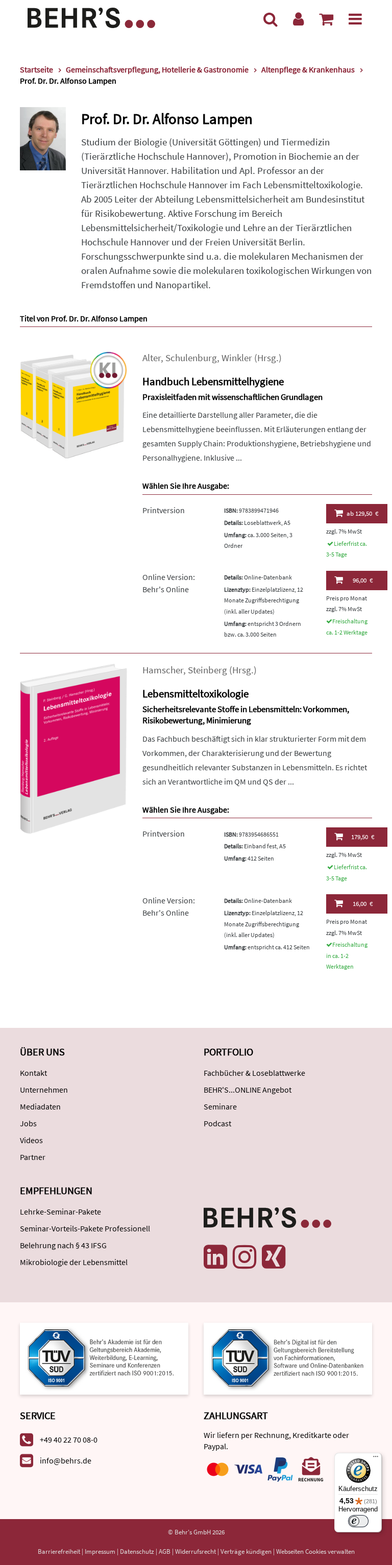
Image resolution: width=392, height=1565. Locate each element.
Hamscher (162, 670)
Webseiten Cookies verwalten (315, 1551)
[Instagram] (244, 1257)
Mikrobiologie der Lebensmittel (74, 1262)
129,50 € (362, 513)
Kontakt (33, 1073)
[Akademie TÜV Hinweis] (288, 1358)
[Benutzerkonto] (298, 19)
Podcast (217, 1123)
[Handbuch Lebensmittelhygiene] (73, 404)
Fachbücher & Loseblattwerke (254, 1073)
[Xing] (273, 1257)
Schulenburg (191, 358)
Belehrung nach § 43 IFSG (63, 1245)
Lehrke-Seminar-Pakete (60, 1211)
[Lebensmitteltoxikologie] (73, 748)
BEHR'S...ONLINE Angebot (247, 1089)
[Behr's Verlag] (91, 16)
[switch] (358, 1521)
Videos (31, 1140)
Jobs (28, 1123)
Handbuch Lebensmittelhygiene (213, 381)
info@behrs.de (65, 1460)
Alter (151, 358)
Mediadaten (40, 1106)
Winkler (237, 358)
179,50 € (362, 836)
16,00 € (363, 903)
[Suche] (270, 19)
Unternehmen (44, 1089)
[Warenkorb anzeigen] (326, 19)
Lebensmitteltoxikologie (195, 693)
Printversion (163, 510)
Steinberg (207, 670)
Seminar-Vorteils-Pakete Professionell (85, 1228)
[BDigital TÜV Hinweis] (104, 1358)
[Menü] (355, 19)
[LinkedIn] (215, 1257)
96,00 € (363, 580)
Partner (32, 1157)
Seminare (220, 1106)
